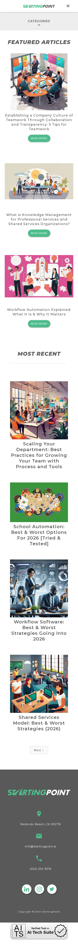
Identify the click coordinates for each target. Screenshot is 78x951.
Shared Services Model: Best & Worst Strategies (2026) (39, 723)
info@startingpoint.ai (40, 846)
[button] (68, 6)
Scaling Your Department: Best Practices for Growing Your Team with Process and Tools (39, 455)
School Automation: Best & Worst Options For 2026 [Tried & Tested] (39, 535)
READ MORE (39, 138)
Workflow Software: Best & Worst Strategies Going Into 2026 (39, 630)
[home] (39, 6)
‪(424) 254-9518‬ (40, 869)
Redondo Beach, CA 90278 (40, 824)
